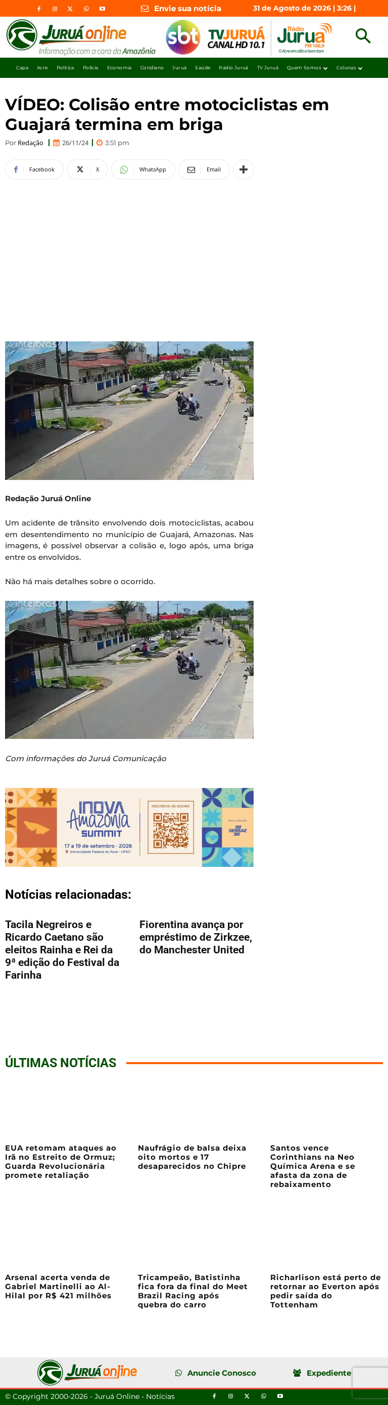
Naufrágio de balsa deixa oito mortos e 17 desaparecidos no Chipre (192, 1157)
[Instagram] (54, 9)
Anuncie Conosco (221, 1373)
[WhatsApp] (86, 9)
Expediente (329, 1373)
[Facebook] (38, 9)
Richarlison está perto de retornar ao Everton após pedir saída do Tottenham (325, 1290)
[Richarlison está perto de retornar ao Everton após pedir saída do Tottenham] (326, 1238)
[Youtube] (102, 9)
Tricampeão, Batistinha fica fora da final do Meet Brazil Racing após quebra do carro (193, 1290)
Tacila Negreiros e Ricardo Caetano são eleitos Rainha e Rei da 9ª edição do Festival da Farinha (62, 949)
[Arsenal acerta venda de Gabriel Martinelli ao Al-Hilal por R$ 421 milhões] (61, 1238)
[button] (363, 37)
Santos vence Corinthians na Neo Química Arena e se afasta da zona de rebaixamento (312, 1166)
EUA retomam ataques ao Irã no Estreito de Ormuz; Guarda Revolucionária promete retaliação (61, 1161)
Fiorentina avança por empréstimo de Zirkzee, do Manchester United (195, 937)
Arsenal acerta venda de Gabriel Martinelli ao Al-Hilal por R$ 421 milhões (58, 1286)
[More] (243, 169)
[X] (70, 9)
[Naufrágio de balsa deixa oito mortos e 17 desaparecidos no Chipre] (194, 1108)
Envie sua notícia (187, 8)
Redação (30, 143)
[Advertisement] (129, 259)
